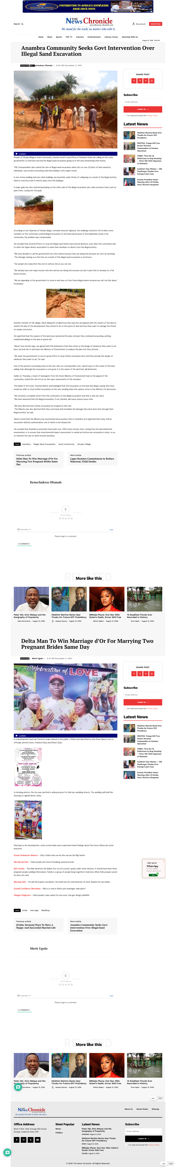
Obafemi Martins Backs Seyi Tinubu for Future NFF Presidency (149, 135)
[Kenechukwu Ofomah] (20, 482)
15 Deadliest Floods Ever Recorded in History (139, 616)
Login (111, 529)
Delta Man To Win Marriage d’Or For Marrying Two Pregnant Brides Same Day (37, 461)
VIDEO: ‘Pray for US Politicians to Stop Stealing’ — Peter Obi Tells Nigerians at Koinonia (149, 160)
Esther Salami (98, 621)
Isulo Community (66, 444)
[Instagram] (23, 1140)
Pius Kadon (135, 621)
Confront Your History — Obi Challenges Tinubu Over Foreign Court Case (149, 171)
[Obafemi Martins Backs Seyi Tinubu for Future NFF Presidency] (129, 135)
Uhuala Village (84, 444)
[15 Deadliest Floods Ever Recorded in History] (144, 599)
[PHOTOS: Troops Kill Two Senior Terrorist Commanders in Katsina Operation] (129, 146)
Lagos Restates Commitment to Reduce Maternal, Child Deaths (92, 460)
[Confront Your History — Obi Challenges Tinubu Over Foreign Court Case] (129, 171)
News (84, 1144)
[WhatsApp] (151, 80)
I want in (141, 109)
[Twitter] (140, 80)
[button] (19, 24)
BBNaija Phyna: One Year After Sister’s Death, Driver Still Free (105, 616)
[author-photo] (15, 621)
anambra (26, 444)
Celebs (84, 1153)
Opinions (85, 1134)
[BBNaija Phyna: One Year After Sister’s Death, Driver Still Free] (106, 599)
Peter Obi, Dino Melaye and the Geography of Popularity (29, 616)
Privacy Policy (152, 115)
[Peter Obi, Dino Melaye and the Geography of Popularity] (31, 599)
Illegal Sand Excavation (44, 444)
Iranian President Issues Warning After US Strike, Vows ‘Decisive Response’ (148, 182)
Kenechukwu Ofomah (42, 65)
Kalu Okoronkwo (24, 621)
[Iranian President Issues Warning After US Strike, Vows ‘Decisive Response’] (129, 182)
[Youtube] (37, 1140)
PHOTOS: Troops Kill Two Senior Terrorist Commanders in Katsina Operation (148, 147)
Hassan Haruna (61, 621)
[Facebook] (134, 80)
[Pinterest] (145, 80)
